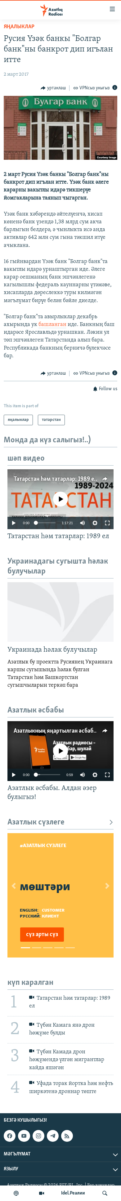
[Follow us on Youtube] (24, 1136)
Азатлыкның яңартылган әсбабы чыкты (65, 731)
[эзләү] (105, 1193)
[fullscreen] (107, 523)
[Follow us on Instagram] (38, 1136)
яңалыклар (19, 27)
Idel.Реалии (73, 1193)
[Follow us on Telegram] (53, 1136)
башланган (52, 325)
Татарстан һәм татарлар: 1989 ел (55, 479)
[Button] (53, 88)
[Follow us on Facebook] (10, 1136)
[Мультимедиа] (41, 1193)
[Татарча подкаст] (16, 1193)
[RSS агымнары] (67, 1136)
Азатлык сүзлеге (36, 822)
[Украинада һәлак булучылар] (60, 612)
